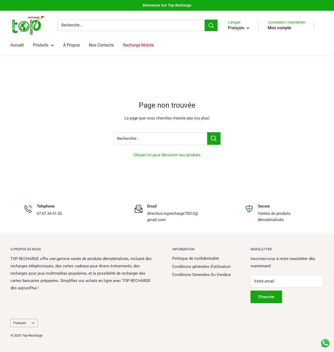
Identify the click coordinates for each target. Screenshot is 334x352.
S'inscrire (266, 297)
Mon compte (279, 27)
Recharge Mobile (138, 45)
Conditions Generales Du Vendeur (201, 274)
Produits (40, 45)
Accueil (17, 45)
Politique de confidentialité (195, 258)
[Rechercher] (211, 25)
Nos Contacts (101, 45)
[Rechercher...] (213, 138)
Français (19, 323)
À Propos (71, 45)
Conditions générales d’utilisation (201, 266)
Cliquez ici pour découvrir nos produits (167, 155)
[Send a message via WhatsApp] (325, 343)
